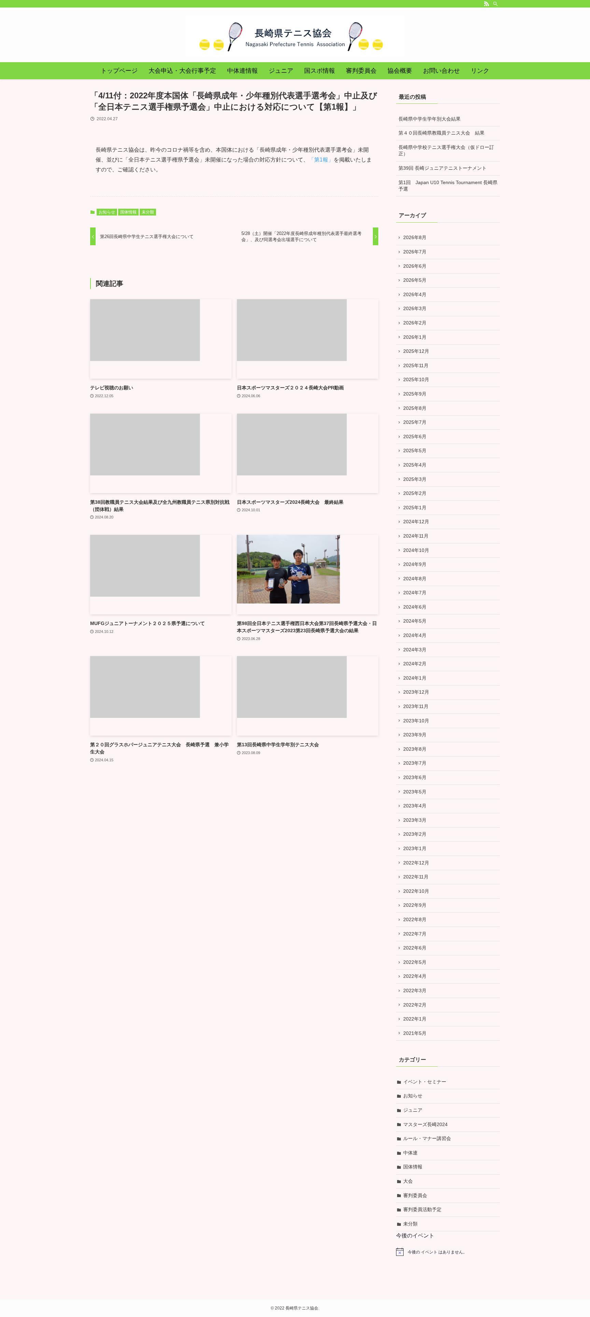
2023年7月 (414, 763)
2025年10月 (416, 379)
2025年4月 (414, 465)
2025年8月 (414, 408)
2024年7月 (414, 592)
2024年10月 (416, 550)
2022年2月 (414, 1005)
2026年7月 (414, 251)
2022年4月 (414, 976)
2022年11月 (416, 876)
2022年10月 (416, 891)
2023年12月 (416, 692)
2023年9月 (414, 734)
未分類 (148, 212)
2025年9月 (414, 394)
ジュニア (412, 1110)
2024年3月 (414, 649)
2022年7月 (414, 934)
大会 (408, 1181)
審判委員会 (415, 1195)
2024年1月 (414, 678)
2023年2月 (414, 834)
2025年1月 (414, 507)
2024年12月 (416, 521)
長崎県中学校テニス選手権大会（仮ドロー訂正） (446, 150)
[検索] (495, 4)
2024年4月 (414, 635)
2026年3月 (414, 308)
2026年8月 (414, 237)
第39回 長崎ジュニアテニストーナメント (442, 168)
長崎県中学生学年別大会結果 (429, 119)
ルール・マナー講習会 (427, 1138)
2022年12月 (416, 862)
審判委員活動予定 (422, 1209)
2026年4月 (414, 294)
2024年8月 (414, 578)
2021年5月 (414, 1033)
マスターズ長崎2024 (425, 1124)
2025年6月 (414, 436)
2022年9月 (414, 905)
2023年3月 (414, 820)
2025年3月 (414, 479)
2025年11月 (416, 365)
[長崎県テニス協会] (295, 36)
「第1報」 (321, 160)
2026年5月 (414, 280)
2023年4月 (414, 805)
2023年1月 (414, 848)
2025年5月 (414, 450)
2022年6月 (414, 948)
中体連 (410, 1152)
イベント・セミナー (424, 1081)
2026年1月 (414, 337)
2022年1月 (414, 1019)
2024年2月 (414, 663)
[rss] (486, 4)
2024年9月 (414, 564)
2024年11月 (416, 536)
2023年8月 (414, 749)
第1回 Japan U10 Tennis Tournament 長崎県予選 (447, 186)
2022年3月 (414, 990)
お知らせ (107, 212)
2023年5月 (414, 791)
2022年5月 (414, 962)
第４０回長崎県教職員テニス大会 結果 (441, 133)
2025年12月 (416, 351)
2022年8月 (414, 919)
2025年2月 (414, 493)
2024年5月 (414, 621)
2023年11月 (416, 706)
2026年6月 (414, 266)
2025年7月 (414, 422)
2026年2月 (414, 322)
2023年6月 (414, 777)
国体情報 (128, 212)
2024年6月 (414, 607)
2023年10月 (416, 720)
